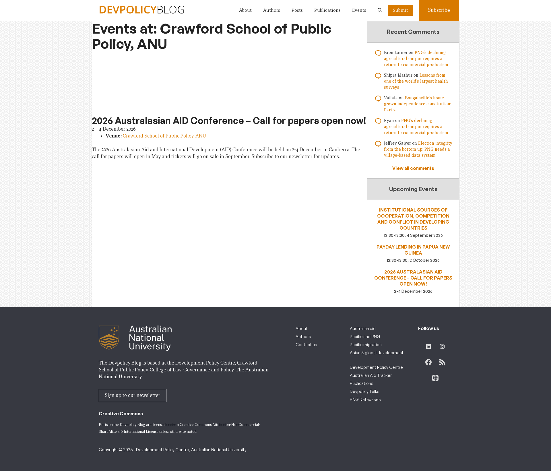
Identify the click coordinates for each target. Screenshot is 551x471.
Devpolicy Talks (364, 391)
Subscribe (439, 10)
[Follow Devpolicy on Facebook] (428, 362)
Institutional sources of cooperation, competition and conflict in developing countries (413, 219)
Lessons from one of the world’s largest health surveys (416, 81)
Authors (271, 10)
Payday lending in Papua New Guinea (413, 250)
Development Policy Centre (376, 367)
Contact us (306, 344)
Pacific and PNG (365, 336)
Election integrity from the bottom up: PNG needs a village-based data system (418, 149)
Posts (297, 10)
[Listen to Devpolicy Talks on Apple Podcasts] (435, 378)
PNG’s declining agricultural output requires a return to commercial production (416, 58)
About (245, 10)
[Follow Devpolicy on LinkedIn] (428, 346)
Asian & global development (376, 352)
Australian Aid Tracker (371, 375)
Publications (327, 10)
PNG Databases (365, 399)
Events (359, 10)
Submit (400, 10)
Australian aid (363, 328)
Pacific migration (366, 344)
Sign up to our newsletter (132, 395)
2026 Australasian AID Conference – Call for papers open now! (413, 278)
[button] (380, 10)
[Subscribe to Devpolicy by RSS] (442, 362)
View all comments (413, 168)
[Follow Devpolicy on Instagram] (442, 346)
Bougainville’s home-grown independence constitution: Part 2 (417, 104)
